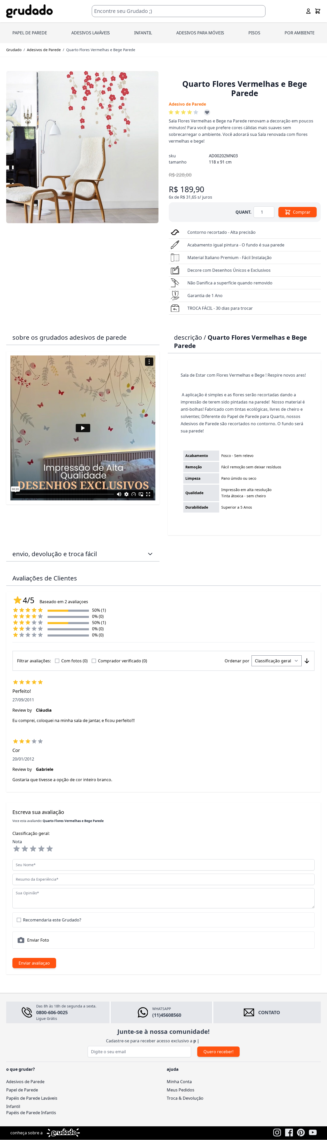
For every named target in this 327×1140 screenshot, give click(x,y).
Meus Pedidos (180, 1090)
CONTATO (269, 1012)
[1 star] (16, 849)
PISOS (254, 33)
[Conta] (308, 11)
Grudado (13, 49)
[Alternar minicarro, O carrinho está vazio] (318, 11)
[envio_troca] (150, 554)
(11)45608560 (166, 1015)
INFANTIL (143, 33)
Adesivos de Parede (44, 49)
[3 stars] (33, 849)
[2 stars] (25, 849)
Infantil (13, 1106)
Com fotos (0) (74, 661)
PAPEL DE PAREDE (29, 33)
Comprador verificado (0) (122, 661)
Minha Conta (179, 1081)
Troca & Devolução (185, 1098)
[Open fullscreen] (82, 147)
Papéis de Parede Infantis (31, 1112)
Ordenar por (237, 661)
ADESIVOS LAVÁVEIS (90, 33)
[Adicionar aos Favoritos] (207, 112)
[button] (184, 112)
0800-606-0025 (52, 1012)
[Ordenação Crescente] (307, 661)
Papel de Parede (22, 1090)
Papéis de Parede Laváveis (31, 1098)
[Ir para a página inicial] (29, 11)
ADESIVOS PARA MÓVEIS (200, 33)
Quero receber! (218, 1051)
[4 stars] (41, 849)
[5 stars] (49, 849)
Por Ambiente (300, 33)
